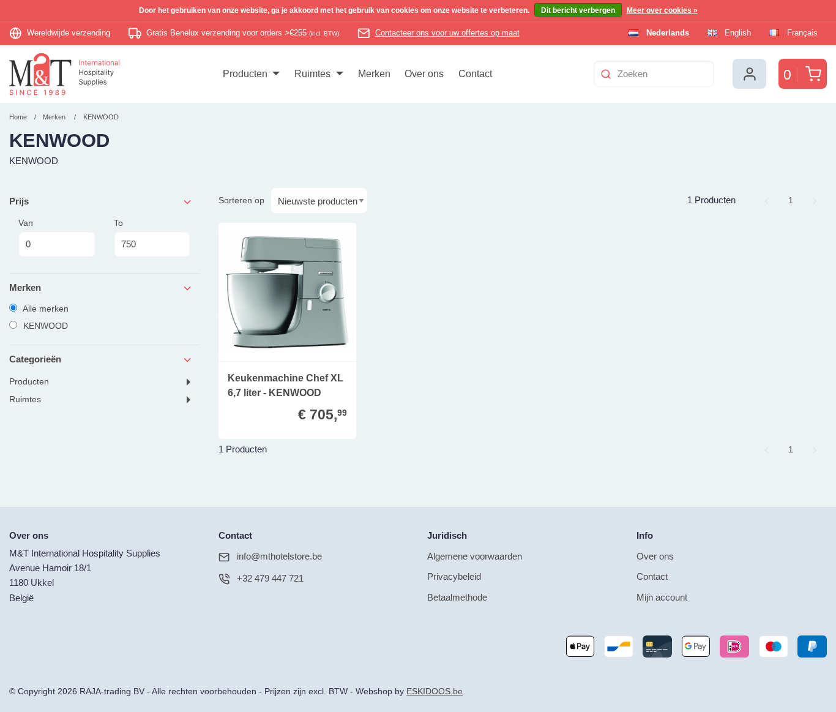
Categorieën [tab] (35, 359)
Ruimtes (25, 399)
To (118, 223)
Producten (29, 381)
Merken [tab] (25, 287)
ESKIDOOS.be (434, 691)
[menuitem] (251, 74)
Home (18, 117)
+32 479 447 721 (270, 578)
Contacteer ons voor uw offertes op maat (447, 32)
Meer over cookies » (662, 10)
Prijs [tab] (19, 201)
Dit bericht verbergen (578, 10)
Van (25, 223)
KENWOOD (101, 117)
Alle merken (45, 308)
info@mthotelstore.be (279, 556)
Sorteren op (241, 200)
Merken (54, 117)
